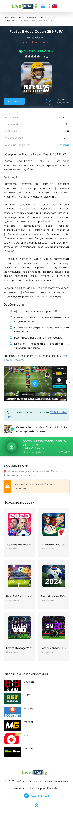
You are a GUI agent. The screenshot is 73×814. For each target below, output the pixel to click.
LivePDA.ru (9, 17)
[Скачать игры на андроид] (24, 6)
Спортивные (10, 20)
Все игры (45, 17)
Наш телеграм (39, 795)
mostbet (9, 360)
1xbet (65, 355)
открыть (64, 145)
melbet (19, 360)
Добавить (62, 101)
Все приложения (27, 17)
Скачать (15, 101)
